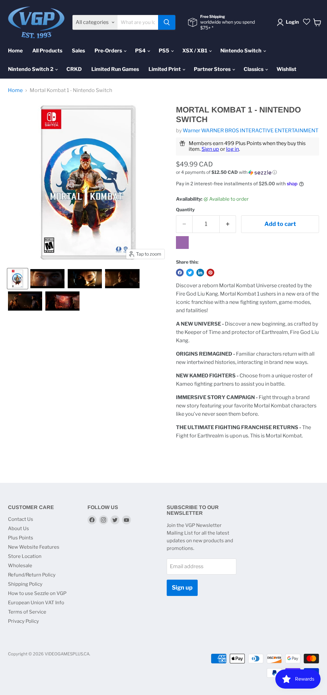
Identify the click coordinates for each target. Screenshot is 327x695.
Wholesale (20, 565)
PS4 (141, 51)
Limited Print (165, 69)
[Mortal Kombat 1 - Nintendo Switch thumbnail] (17, 278)
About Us (18, 528)
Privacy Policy (23, 621)
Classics (254, 69)
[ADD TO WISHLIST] (182, 242)
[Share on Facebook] (180, 272)
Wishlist (286, 69)
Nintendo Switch (241, 51)
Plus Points (20, 538)
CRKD (74, 69)
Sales (78, 51)
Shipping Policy (25, 584)
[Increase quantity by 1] (228, 224)
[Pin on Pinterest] (210, 272)
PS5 (164, 51)
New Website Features (33, 547)
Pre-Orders (109, 51)
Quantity (185, 209)
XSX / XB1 (195, 51)
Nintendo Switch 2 (31, 69)
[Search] (166, 22)
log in (232, 149)
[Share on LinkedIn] (200, 272)
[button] (247, 172)
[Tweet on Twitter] (190, 272)
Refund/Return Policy (32, 575)
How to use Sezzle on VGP (37, 593)
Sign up (210, 149)
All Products (47, 51)
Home (15, 51)
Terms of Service (27, 612)
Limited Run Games (115, 69)
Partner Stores (213, 69)
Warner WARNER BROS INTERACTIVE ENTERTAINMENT (250, 130)
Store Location (25, 556)
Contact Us (20, 519)
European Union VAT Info (36, 603)
